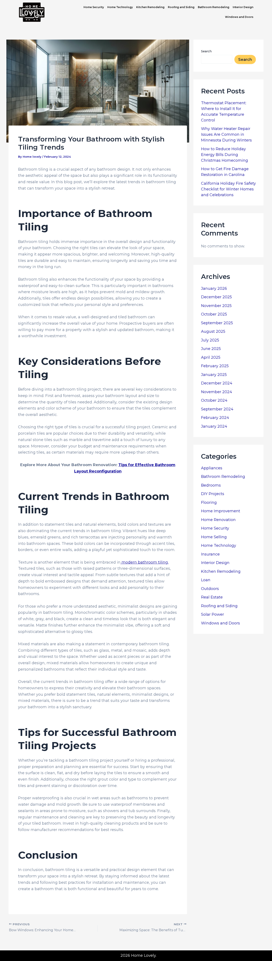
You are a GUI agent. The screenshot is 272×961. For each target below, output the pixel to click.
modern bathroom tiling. (144, 562)
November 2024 (216, 392)
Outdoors (210, 588)
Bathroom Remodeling (213, 7)
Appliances (211, 468)
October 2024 (214, 400)
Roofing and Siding (181, 7)
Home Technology (120, 7)
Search (206, 51)
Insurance (210, 554)
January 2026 (214, 288)
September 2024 (217, 409)
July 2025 (210, 340)
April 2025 (210, 357)
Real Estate (212, 597)
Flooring (209, 502)
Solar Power (212, 614)
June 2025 (211, 348)
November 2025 (216, 305)
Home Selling (214, 537)
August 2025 (213, 331)
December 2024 (216, 383)
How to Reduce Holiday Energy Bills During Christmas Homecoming (224, 155)
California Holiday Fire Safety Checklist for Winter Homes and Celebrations (228, 189)
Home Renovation (218, 519)
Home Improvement (220, 511)
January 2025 (214, 374)
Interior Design (243, 7)
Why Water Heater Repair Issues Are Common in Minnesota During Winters (226, 134)
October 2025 (214, 314)
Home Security (94, 7)
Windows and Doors (239, 17)
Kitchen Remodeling (150, 7)
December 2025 (216, 297)
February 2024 (215, 417)
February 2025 (215, 366)
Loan (205, 580)
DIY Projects (212, 493)
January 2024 (214, 426)
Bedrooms (211, 485)
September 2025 (217, 323)
